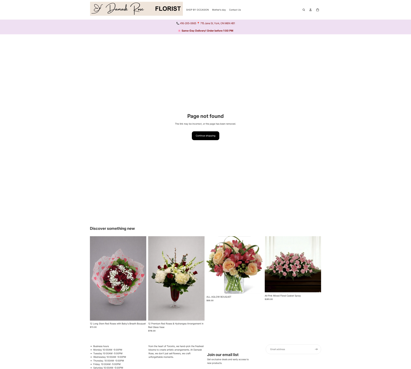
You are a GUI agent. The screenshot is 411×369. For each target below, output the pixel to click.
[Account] (310, 9)
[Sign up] (316, 349)
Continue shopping (205, 135)
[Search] (303, 9)
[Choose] (199, 315)
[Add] (141, 315)
